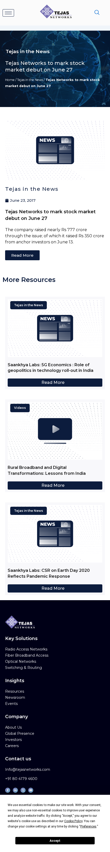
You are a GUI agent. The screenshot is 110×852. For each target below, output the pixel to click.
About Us (13, 727)
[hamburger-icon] (8, 13)
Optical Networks (20, 661)
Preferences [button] (88, 826)
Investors (13, 739)
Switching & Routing (23, 667)
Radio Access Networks (26, 649)
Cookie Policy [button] (73, 821)
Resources (14, 691)
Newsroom (15, 697)
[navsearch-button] (97, 13)
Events (11, 703)
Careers (12, 745)
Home (10, 80)
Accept (55, 841)
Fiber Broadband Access (26, 655)
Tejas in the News (30, 80)
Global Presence (19, 733)
